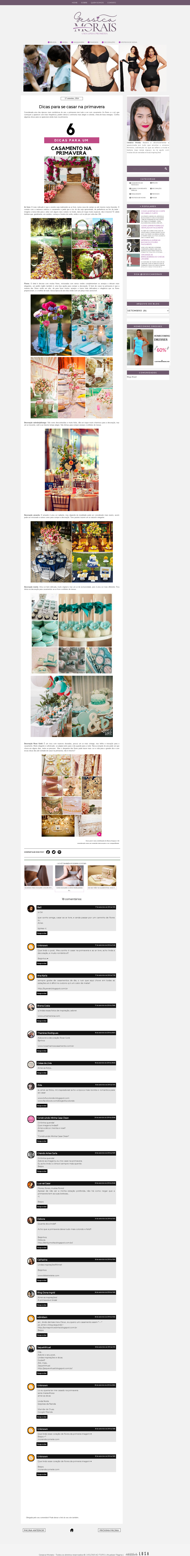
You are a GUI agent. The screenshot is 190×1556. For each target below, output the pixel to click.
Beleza (155, 183)
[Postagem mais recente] (34, 1531)
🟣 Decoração (108, 42)
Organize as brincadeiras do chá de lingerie (152, 257)
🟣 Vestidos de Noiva (128, 42)
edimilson (42, 1317)
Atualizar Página (114, 1555)
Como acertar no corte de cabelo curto (153, 212)
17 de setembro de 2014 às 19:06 (105, 1005)
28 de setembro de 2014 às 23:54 (105, 1385)
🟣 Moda (64, 42)
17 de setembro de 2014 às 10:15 (105, 907)
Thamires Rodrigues (47, 1033)
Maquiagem (136, 194)
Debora (41, 1219)
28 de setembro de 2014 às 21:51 (105, 1347)
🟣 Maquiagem (77, 42)
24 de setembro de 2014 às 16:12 (105, 1218)
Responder (42, 933)
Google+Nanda (45, 1412)
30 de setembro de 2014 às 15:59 (105, 1456)
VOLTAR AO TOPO (96, 1555)
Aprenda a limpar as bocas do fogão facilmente (150, 242)
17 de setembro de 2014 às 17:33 (105, 975)
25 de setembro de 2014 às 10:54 (105, 1259)
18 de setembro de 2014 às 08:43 (105, 1063)
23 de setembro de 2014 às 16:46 (105, 1183)
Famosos (155, 194)
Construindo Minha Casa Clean (53, 1118)
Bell (39, 907)
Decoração (157, 188)
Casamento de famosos (137, 184)
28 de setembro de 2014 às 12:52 (105, 1317)
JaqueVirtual (44, 1347)
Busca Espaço (111, 841)
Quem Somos (97, 3)
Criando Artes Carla (47, 1153)
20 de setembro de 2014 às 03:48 (105, 1117)
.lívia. (39, 1085)
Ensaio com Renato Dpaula (139, 189)
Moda (154, 198)
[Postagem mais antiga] (109, 1531)
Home (74, 3)
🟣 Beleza (52, 42)
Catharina (42, 1260)
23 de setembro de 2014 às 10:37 (105, 1153)
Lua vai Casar (44, 1183)
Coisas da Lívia (44, 1063)
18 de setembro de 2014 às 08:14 (105, 1033)
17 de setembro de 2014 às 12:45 (105, 945)
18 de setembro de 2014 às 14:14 (105, 1085)
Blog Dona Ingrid (46, 1292)
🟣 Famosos (93, 42)
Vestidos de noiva (138, 198)
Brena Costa (43, 1006)
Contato (111, 3)
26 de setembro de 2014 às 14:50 (105, 1292)
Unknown (42, 945)
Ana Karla (42, 975)
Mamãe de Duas (46, 1409)
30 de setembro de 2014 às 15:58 (105, 1429)
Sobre (84, 3)
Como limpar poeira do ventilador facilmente (152, 227)
